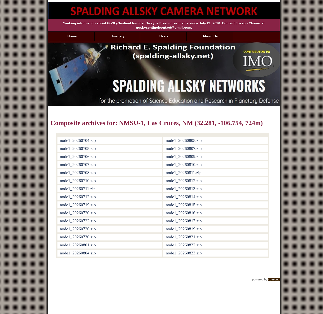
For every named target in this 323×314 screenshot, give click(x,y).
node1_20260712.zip (78, 196)
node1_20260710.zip (78, 180)
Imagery (118, 36)
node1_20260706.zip (78, 156)
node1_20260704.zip (78, 140)
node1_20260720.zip (78, 212)
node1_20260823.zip (184, 253)
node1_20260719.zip (78, 204)
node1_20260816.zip (184, 212)
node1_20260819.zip (184, 229)
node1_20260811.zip (183, 172)
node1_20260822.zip (184, 245)
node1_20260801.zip (78, 245)
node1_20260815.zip (184, 204)
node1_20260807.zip (184, 148)
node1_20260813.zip (184, 188)
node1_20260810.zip (184, 164)
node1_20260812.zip (184, 180)
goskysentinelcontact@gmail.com (163, 27)
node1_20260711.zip (78, 188)
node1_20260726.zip (78, 229)
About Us (210, 36)
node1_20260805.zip (184, 140)
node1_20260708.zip (78, 172)
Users (164, 36)
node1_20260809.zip (184, 156)
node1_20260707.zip (78, 164)
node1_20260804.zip (78, 253)
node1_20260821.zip (184, 237)
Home (72, 36)
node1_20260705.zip (78, 148)
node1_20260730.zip (78, 237)
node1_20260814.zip (184, 196)
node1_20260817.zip (184, 220)
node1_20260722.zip (78, 220)
